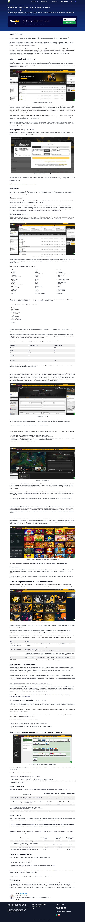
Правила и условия (36, 906)
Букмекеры (33, 1)
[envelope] (16, 899)
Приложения (54, 1)
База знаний (64, 1)
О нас (33, 908)
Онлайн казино (44, 1)
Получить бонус (69, 22)
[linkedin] (18, 899)
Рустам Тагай (29, 9)
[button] (69, 19)
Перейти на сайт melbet (69, 24)
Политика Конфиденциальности (39, 904)
